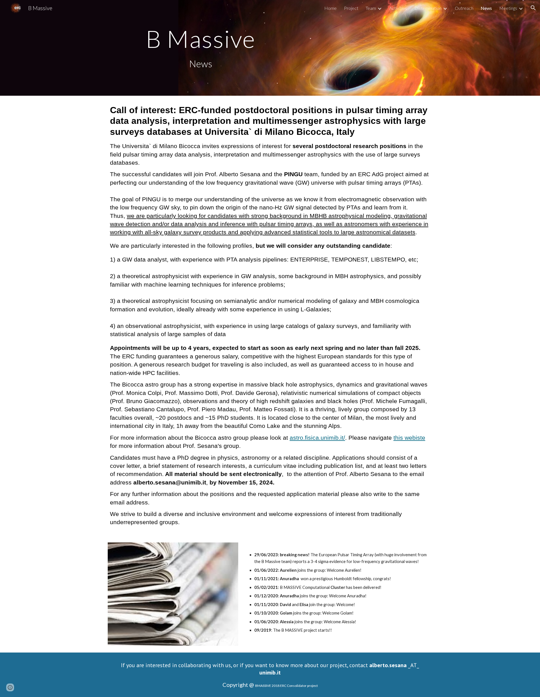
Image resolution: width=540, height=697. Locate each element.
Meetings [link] (508, 8)
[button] (533, 8)
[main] (200, 39)
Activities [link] (398, 8)
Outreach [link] (464, 8)
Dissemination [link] (428, 8)
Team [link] (371, 8)
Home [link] (330, 8)
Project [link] (351, 8)
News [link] (486, 8)
